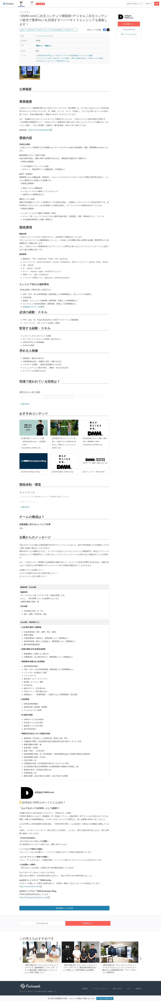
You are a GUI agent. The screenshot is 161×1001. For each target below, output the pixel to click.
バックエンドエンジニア (44, 36)
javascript (30, 30)
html (39, 30)
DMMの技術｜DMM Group (63, 472)
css (46, 30)
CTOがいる (41, 61)
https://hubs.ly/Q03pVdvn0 (39, 130)
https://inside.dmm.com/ (29, 886)
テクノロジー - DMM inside (95, 472)
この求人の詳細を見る (104, 998)
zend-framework (57, 30)
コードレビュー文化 (44, 58)
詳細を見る (25, 404)
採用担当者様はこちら (134, 4)
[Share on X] (108, 29)
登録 (156, 4)
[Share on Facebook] (104, 29)
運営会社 (138, 988)
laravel (68, 30)
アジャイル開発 (87, 55)
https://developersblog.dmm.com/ (33, 897)
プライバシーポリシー (100, 988)
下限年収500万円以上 (45, 55)
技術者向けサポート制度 (32, 307)
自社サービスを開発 (96, 58)
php (22, 30)
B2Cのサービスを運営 (61, 58)
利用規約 (85, 988)
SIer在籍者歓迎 (73, 55)
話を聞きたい (129, 24)
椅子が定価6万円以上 (79, 58)
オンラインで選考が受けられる (58, 61)
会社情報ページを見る (64, 908)
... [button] (75, 30)
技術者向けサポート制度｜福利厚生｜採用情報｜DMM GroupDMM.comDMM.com (95, 441)
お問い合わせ (117, 988)
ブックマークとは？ (130, 34)
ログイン (149, 4)
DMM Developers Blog (31, 472)
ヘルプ (128, 988)
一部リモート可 (60, 55)
